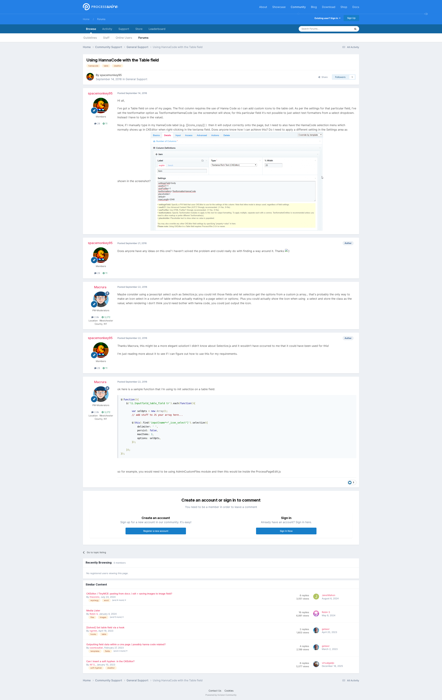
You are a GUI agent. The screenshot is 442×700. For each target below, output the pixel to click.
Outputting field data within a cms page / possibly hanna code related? (126, 644)
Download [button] (328, 7)
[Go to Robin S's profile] (316, 614)
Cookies (228, 690)
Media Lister (93, 610)
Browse (91, 29)
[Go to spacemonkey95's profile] (90, 76)
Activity (107, 29)
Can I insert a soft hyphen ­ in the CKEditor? (110, 661)
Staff (106, 37)
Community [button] (298, 7)
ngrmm (93, 630)
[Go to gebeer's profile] (316, 630)
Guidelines (90, 37)
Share (324, 77)
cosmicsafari (96, 647)
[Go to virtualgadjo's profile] (316, 664)
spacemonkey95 (111, 75)
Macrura (100, 287)
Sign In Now (286, 531)
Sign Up (351, 18)
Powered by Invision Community (221, 695)
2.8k (96, 317)
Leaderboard (157, 29)
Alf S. (92, 664)
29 (98, 123)
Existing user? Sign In (327, 18)
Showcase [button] (279, 7)
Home (86, 19)
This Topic (342, 28)
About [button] (263, 7)
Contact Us (215, 690)
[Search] (355, 29)
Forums (101, 19)
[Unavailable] (237, 181)
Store (138, 29)
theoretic (94, 597)
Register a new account (155, 531)
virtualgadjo (328, 662)
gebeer (326, 629)
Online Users (124, 37)
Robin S (94, 613)
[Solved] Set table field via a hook (105, 627)
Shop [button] (343, 7)
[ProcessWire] (100, 7)
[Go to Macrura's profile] (101, 299)
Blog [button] (314, 7)
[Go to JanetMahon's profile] (316, 597)
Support (123, 29)
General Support (136, 79)
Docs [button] (355, 7)
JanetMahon (328, 595)
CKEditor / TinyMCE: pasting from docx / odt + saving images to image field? (129, 593)
